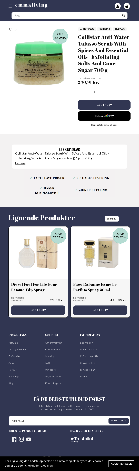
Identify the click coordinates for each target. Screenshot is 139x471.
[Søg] (123, 15)
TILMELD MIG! (118, 420)
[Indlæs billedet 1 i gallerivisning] (10, 29)
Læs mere (20, 163)
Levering (50, 356)
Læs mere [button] (47, 465)
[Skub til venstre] (124, 219)
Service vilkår (87, 369)
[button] (10, 6)
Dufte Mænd (15, 356)
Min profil (50, 369)
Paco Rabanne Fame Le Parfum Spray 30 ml (95, 287)
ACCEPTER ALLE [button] (121, 463)
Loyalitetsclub (53, 376)
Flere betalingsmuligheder (104, 125)
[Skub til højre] (130, 219)
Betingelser (86, 342)
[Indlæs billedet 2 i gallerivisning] (15, 29)
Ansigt (12, 363)
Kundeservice (52, 349)
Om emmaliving (53, 342)
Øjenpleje (13, 376)
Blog (10, 383)
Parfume (13, 342)
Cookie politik (87, 363)
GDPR (83, 376)
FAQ (47, 363)
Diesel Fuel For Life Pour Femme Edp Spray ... (34, 287)
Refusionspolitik (89, 356)
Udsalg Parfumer (17, 349)
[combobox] (69, 15)
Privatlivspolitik (88, 349)
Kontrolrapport (53, 383)
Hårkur (12, 369)
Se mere (111, 218)
